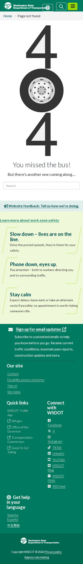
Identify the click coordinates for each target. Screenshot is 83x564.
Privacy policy (53, 552)
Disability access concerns (25, 380)
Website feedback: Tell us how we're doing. (43, 206)
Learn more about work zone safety (29, 220)
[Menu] (72, 6)
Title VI (12, 386)
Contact (13, 374)
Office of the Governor (18, 429)
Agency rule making (36, 557)
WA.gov (17, 421)
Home (7, 16)
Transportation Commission (20, 440)
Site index (14, 392)
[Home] (32, 5)
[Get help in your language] (47, 7)
